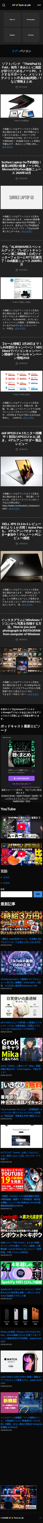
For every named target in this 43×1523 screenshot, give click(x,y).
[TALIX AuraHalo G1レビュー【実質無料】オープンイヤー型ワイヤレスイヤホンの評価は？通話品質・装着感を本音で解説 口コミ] (21, 1093)
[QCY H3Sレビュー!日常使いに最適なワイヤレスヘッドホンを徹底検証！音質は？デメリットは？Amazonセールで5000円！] (21, 1006)
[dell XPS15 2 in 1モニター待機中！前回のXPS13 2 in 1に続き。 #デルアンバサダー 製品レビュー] (21, 471)
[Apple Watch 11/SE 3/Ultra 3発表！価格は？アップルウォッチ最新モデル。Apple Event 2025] (21, 1361)
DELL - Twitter (25, 302)
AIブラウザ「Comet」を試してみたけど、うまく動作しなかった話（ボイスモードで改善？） (20, 1155)
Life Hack (31, 35)
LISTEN (33, 798)
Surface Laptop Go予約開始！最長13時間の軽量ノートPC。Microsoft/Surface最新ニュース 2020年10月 (21, 167)
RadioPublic (18, 801)
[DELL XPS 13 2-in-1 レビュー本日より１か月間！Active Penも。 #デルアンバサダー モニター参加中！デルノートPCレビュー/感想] (21, 566)
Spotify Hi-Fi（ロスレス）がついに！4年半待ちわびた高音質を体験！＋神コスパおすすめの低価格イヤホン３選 (21, 1292)
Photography (31, 19)
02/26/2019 (23, 363)
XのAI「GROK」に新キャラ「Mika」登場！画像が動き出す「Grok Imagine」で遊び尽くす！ (21, 1069)
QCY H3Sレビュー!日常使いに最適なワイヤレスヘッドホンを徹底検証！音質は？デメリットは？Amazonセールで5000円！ (21, 1025)
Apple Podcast (23, 795)
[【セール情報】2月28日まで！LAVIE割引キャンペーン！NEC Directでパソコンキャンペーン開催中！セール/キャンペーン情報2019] (21, 381)
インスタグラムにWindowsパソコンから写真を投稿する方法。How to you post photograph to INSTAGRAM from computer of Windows (21, 627)
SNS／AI (12, 19)
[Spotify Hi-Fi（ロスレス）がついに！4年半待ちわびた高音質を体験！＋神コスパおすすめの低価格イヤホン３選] (21, 1273)
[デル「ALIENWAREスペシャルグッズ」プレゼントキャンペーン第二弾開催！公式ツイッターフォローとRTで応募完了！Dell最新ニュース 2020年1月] (21, 288)
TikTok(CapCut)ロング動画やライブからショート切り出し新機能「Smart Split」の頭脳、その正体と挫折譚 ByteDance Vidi (21, 982)
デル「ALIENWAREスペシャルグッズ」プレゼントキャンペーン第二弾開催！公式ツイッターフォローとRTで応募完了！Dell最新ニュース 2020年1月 (21, 255)
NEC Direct (25, 394)
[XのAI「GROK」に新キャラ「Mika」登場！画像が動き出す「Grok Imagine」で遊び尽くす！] (21, 1049)
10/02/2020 (23, 178)
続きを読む (7, 147)
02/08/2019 (23, 449)
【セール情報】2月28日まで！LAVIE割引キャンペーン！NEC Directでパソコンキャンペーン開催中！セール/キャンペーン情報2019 (21, 351)
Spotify (35, 795)
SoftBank (25, 120)
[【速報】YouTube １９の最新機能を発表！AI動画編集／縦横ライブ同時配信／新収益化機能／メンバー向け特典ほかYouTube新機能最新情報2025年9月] (21, 1179)
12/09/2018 (23, 544)
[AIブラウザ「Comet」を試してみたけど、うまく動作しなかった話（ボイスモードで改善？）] (21, 1136)
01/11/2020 (23, 270)
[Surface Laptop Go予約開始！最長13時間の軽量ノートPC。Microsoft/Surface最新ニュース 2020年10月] (21, 197)
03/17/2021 (23, 87)
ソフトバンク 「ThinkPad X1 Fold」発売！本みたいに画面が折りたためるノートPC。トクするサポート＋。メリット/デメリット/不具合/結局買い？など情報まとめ (21, 72)
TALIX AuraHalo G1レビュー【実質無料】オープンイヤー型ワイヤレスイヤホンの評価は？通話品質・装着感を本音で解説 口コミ (21, 1112)
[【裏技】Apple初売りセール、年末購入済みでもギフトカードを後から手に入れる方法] (21, 922)
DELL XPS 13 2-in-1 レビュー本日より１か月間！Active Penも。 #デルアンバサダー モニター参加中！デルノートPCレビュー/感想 (21, 531)
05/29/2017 (23, 640)
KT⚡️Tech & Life (21, 5)
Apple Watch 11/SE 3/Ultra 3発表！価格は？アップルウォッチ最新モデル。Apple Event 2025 (21, 1380)
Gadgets (12, 35)
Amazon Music (8, 795)
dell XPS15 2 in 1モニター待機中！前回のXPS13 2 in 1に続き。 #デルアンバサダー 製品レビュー (21, 438)
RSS (28, 801)
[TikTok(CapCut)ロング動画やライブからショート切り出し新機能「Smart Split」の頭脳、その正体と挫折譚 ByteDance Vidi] (21, 963)
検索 (2, 889)
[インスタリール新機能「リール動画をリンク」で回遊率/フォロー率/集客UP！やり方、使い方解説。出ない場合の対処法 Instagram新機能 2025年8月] (21, 1402)
